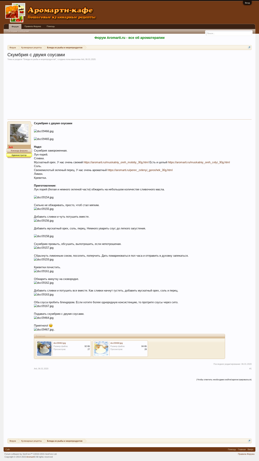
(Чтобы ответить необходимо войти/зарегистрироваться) (224, 379)
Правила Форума (32, 26)
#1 (250, 368)
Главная (242, 449)
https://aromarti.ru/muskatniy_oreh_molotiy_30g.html (116, 162)
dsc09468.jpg (116, 343)
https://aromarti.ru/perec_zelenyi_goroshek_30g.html (140, 170)
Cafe (7, 449)
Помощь (51, 26)
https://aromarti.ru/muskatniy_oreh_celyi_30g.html (199, 162)
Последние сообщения (18, 31)
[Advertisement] (129, 90)
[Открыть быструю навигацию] (249, 47)
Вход (247, 3)
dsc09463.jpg (59, 343)
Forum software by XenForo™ (31, 454)
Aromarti (30, 457)
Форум (15, 26)
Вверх (251, 449)
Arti (82, 59)
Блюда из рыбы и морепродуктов (40, 59)
